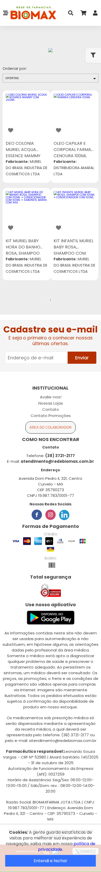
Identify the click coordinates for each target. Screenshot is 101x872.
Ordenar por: (15, 68)
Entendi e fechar (50, 861)
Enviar (82, 357)
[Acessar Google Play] (51, 618)
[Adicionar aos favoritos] (11, 130)
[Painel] (95, 14)
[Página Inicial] (32, 13)
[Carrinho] (83, 14)
